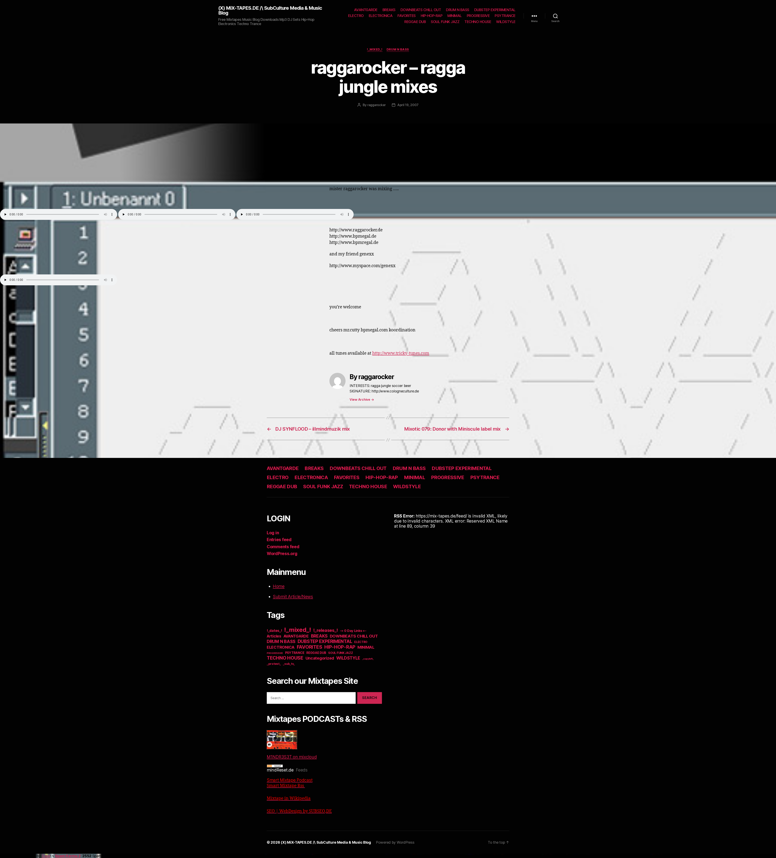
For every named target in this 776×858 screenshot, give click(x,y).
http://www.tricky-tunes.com (400, 353)
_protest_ (274, 664)
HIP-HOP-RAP (432, 16)
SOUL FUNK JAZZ (445, 22)
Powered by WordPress (395, 842)
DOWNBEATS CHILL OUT (421, 10)
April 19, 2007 (408, 105)
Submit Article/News (293, 596)
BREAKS (389, 10)
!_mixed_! (375, 49)
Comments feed (283, 546)
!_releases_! (325, 630)
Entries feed (279, 539)
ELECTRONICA (381, 16)
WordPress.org (282, 553)
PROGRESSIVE (478, 16)
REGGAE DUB (415, 22)
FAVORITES (406, 16)
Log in (273, 532)
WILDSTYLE (506, 22)
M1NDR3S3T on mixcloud (292, 756)
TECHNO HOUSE (477, 22)
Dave (46, 856)
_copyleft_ (367, 658)
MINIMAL (454, 16)
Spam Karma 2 (68, 856)
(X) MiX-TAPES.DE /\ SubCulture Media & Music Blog (270, 10)
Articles (274, 636)
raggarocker (376, 105)
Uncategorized (320, 658)
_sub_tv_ (289, 663)
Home (279, 586)
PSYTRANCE (505, 16)
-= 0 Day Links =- (353, 631)
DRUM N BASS (457, 10)
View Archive (362, 399)
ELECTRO (356, 16)
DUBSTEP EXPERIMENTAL (495, 10)
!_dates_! (274, 630)
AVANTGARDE (365, 10)
